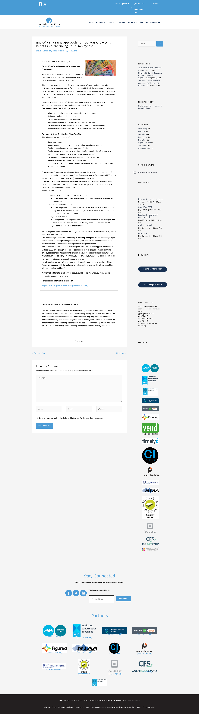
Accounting (142, 128)
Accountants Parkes (82, 707)
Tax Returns (143, 145)
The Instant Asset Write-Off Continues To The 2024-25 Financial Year (149, 83)
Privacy (54, 707)
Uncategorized (58, 51)
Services (110, 22)
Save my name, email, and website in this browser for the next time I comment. (71, 418)
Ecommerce (142, 137)
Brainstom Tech (145, 225)
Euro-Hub (142, 233)
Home (91, 22)
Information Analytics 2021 (150, 199)
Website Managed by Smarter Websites (121, 707)
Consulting (142, 134)
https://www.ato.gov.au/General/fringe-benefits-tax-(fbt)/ (65, 286)
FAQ (146, 22)
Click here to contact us (131, 701)
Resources (132, 22)
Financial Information (152, 269)
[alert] (150, 172)
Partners (121, 22)
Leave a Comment (43, 51)
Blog (141, 22)
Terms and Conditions (66, 707)
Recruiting (142, 140)
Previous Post (38, 353)
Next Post (121, 353)
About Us (99, 22)
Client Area (154, 3)
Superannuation (144, 142)
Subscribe (123, 599)
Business (141, 131)
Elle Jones (142, 106)
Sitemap (47, 707)
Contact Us (155, 22)
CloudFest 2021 (145, 207)
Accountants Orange (98, 707)
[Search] (159, 43)
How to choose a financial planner (150, 107)
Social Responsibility (152, 284)
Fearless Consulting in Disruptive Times (148, 216)
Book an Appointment (122, 4)
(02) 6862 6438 (117, 701)
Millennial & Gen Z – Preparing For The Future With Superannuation (150, 75)
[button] (40, 4)
